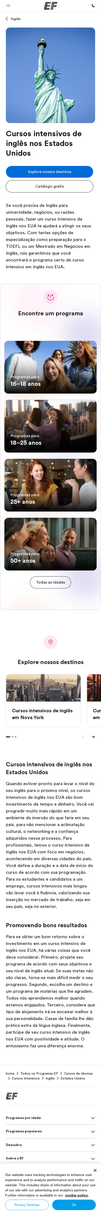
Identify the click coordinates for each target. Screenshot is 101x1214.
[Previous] (83, 737)
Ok (74, 1205)
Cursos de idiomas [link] (78, 1073)
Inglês (16, 19)
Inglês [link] (50, 1078)
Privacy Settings (26, 1205)
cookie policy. (76, 1195)
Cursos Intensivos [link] (26, 1078)
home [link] (10, 1073)
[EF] (50, 6)
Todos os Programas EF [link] (39, 1073)
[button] (8, 6)
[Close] (95, 1170)
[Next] (93, 737)
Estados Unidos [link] (73, 1078)
